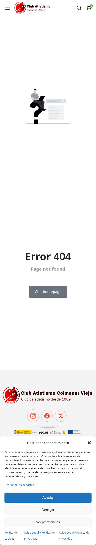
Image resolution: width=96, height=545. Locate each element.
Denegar (48, 510)
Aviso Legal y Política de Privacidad (39, 536)
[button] (89, 443)
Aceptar (48, 497)
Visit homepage (48, 291)
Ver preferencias (48, 522)
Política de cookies (11, 536)
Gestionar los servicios (19, 485)
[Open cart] (89, 8)
